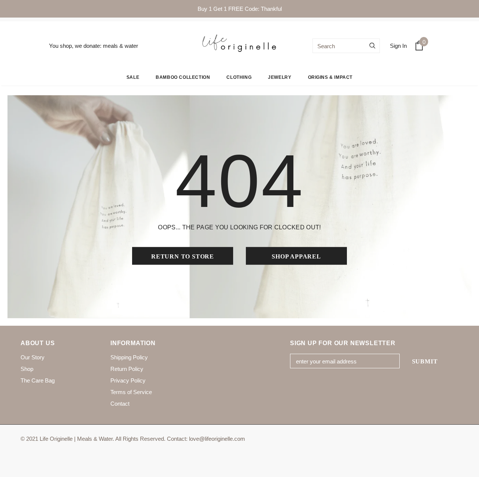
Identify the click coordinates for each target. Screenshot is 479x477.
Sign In (398, 46)
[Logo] (239, 45)
